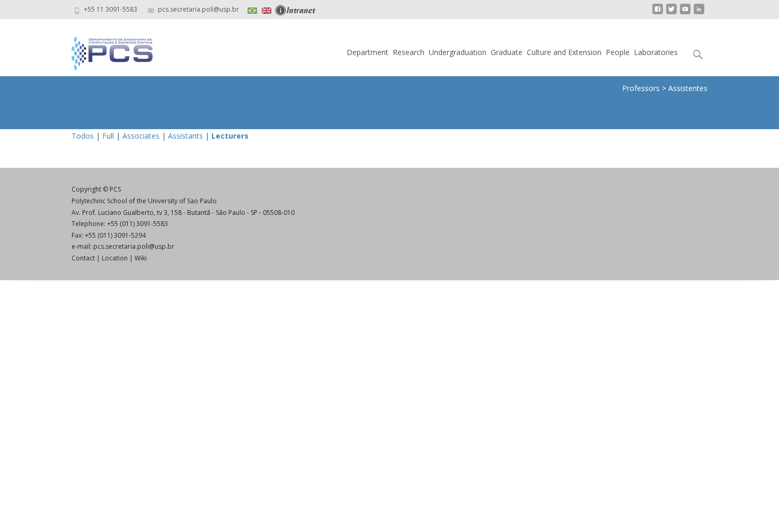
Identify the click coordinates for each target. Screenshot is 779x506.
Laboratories (656, 52)
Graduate (507, 52)
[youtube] (685, 13)
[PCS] (104, 51)
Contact (83, 258)
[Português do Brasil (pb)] (252, 9)
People (618, 52)
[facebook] (657, 13)
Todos (83, 136)
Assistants (185, 136)
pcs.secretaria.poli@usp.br (133, 246)
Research (408, 52)
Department (367, 52)
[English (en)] (266, 9)
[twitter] (671, 13)
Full (108, 136)
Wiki (141, 258)
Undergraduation (457, 52)
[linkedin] (699, 13)
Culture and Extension (564, 52)
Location (115, 258)
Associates (141, 136)
